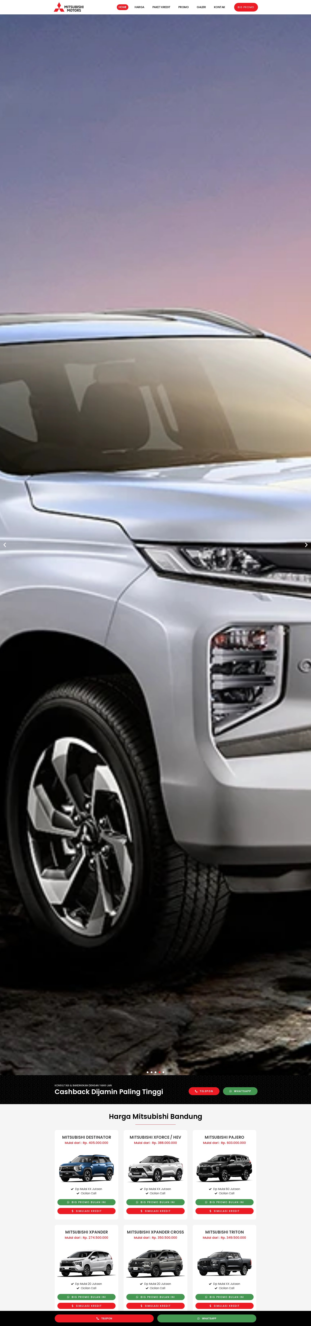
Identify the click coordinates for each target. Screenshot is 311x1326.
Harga (139, 7)
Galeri (201, 7)
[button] (5, 545)
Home (123, 7)
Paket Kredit (161, 7)
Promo (183, 7)
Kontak (219, 7)
